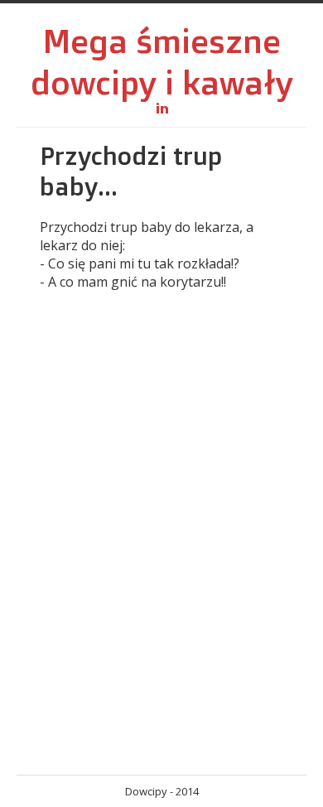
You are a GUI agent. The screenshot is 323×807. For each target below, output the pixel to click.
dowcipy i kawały (162, 82)
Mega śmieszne (161, 40)
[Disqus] (161, 543)
